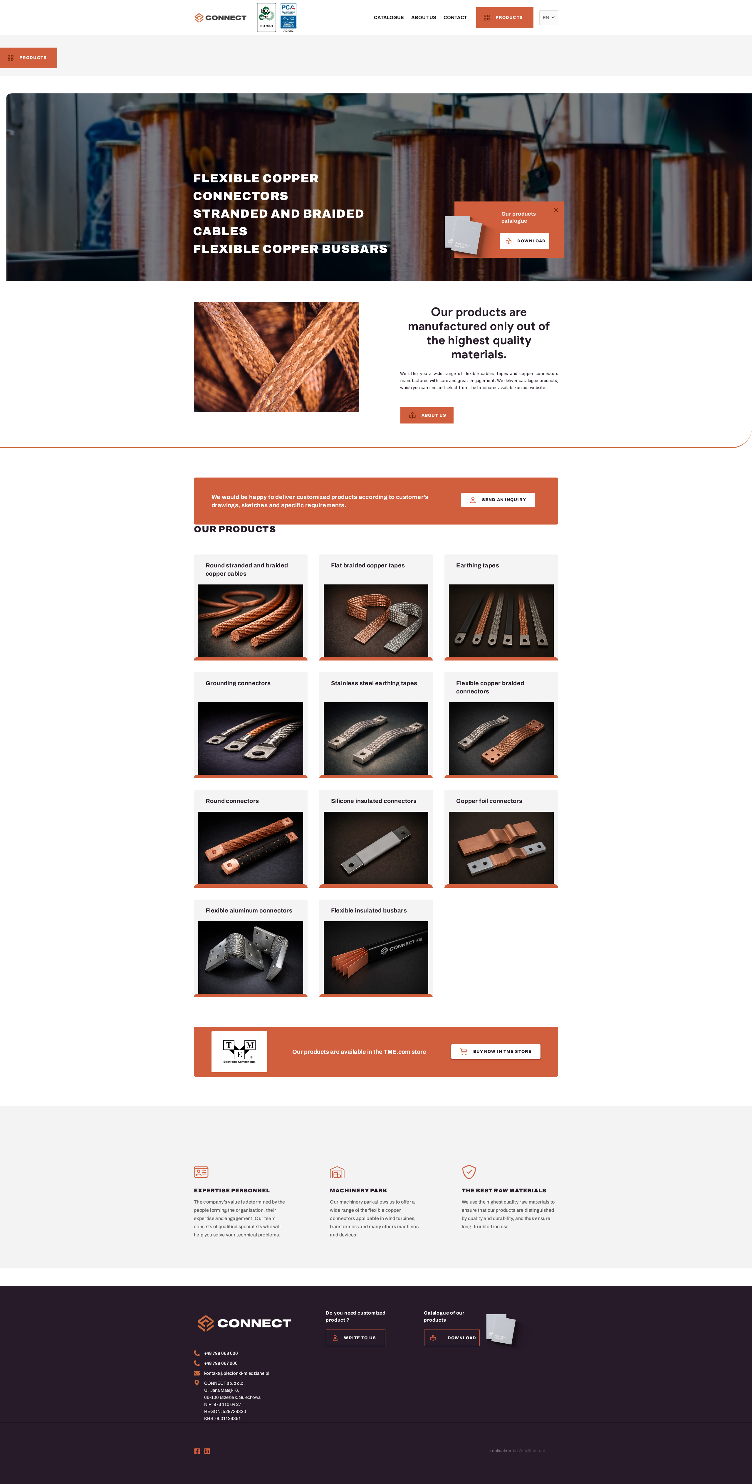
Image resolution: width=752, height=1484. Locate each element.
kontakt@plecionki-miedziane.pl (236, 1373)
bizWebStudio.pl (529, 1450)
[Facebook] (197, 1451)
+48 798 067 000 (221, 1363)
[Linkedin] (207, 1451)
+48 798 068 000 (221, 1353)
